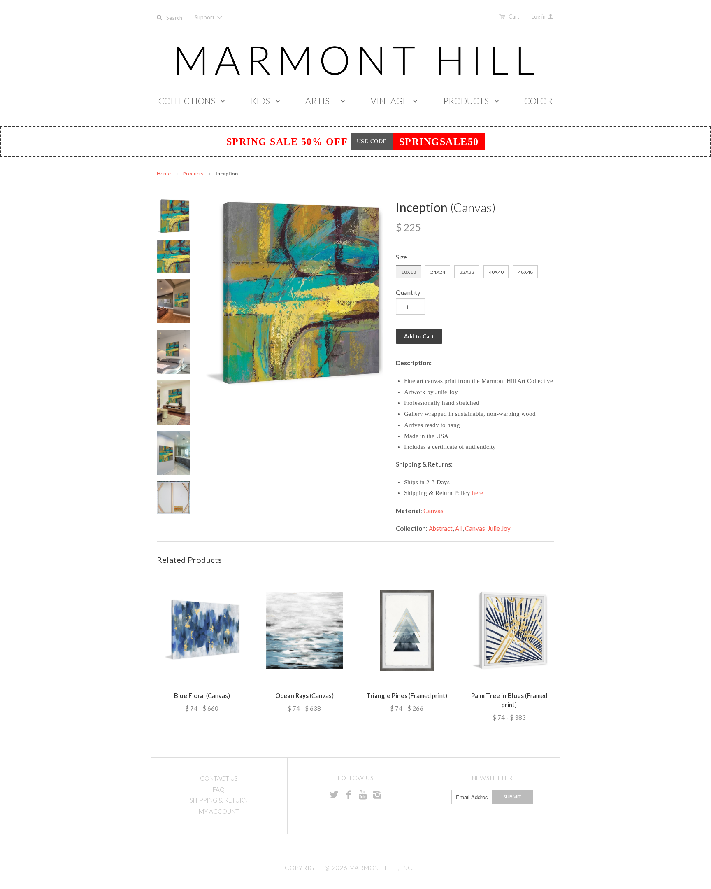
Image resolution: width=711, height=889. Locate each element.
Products (193, 173)
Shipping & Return (219, 800)
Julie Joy (499, 528)
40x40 (496, 272)
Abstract (441, 528)
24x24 (437, 272)
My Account (219, 811)
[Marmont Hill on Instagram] (377, 794)
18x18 (408, 272)
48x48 (525, 272)
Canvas (433, 510)
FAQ (219, 789)
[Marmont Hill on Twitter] (334, 794)
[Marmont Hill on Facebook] (348, 794)
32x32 (467, 272)
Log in (539, 16)
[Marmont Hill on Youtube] (362, 794)
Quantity (408, 292)
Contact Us (219, 778)
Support (205, 17)
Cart (514, 16)
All (458, 528)
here (477, 493)
